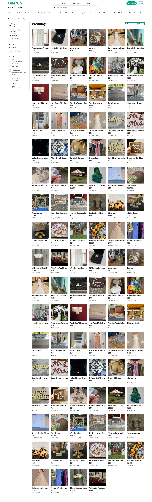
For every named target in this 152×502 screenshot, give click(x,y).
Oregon (14, 19)
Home (9, 19)
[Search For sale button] (55, 7)
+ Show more (14, 38)
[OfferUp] (15, 3)
